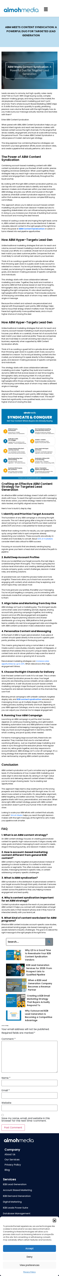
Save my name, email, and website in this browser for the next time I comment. (26, 1119)
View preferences (29, 1265)
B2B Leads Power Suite (15, 1207)
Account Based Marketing (17, 1190)
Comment (9, 1039)
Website (6, 1103)
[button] (54, 1220)
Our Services (12, 1159)
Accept (29, 1248)
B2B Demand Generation (17, 1196)
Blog (7, 1170)
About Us (10, 1154)
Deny (30, 1256)
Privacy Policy (29, 1272)
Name (6, 1078)
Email (6, 1090)
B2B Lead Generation (14, 1184)
